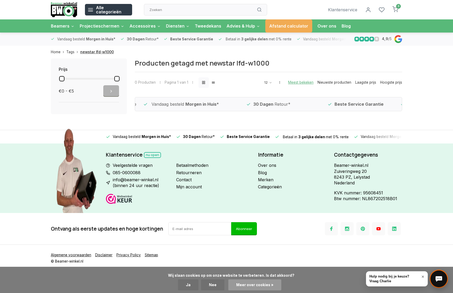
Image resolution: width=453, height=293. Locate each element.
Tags (70, 52)
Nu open (152, 155)
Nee (213, 285)
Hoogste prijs (391, 82)
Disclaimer (103, 255)
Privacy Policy (128, 255)
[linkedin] (394, 228)
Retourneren (189, 172)
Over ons (326, 26)
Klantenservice (342, 9)
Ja (188, 285)
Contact (184, 179)
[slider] (61, 78)
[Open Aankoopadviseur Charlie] (438, 278)
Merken (265, 179)
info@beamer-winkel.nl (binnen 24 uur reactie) (136, 182)
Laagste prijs (365, 82)
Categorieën (270, 186)
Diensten (175, 26)
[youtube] (378, 228)
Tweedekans (208, 26)
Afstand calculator (288, 26)
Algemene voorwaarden (71, 255)
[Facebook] (331, 228)
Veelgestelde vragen (133, 165)
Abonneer (244, 229)
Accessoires (143, 26)
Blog (346, 26)
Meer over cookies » (254, 285)
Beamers (60, 26)
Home (56, 52)
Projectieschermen (99, 26)
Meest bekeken (301, 82)
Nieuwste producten (334, 82)
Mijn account (189, 186)
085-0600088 (127, 172)
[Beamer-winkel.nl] (64, 10)
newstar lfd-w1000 (97, 52)
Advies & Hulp (240, 26)
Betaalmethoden (192, 165)
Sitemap (151, 255)
